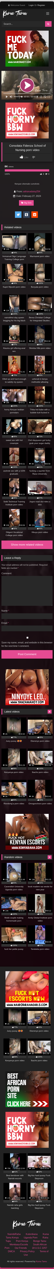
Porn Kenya (22, 1241)
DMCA (11, 1251)
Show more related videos (27, 544)
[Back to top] (45, 1260)
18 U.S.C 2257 (39, 1248)
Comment (6, 573)
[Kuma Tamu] (22, 14)
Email (5, 623)
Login (31, 5)
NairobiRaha (14, 1234)
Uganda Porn (30, 1237)
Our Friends (21, 1248)
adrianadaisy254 (31, 191)
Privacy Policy (27, 1251)
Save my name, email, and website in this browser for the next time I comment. (26, 644)
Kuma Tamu (41, 1261)
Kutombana (32, 1234)
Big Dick (28, 203)
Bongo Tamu (39, 1241)
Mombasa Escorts (19, 1244)
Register (41, 5)
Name (5, 611)
